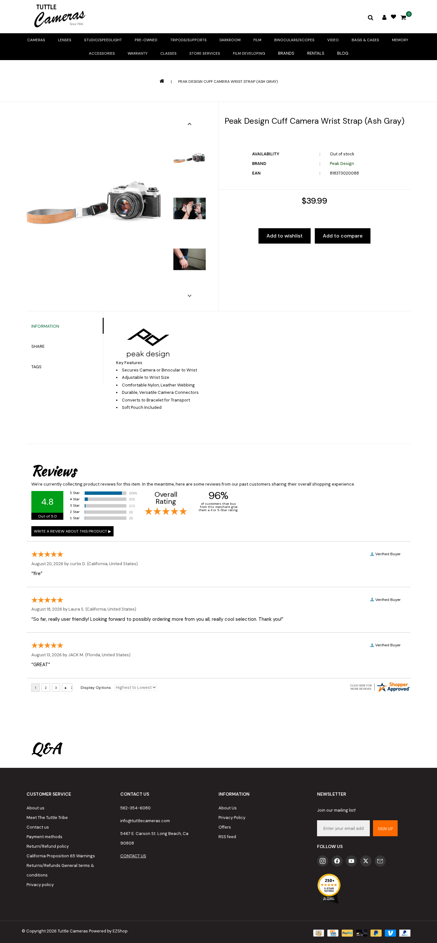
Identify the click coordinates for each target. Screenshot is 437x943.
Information (45, 326)
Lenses (64, 40)
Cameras (36, 40)
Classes (168, 53)
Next (189, 295)
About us (35, 808)
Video (333, 40)
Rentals (315, 53)
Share (37, 346)
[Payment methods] (318, 932)
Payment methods (44, 836)
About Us (228, 808)
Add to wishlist (284, 235)
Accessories (102, 53)
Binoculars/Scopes (294, 40)
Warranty (137, 53)
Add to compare (342, 235)
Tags (36, 367)
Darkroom (230, 40)
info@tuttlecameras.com (145, 820)
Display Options (96, 687)
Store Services (204, 53)
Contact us (38, 827)
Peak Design (342, 163)
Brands (286, 53)
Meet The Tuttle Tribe (47, 817)
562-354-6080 (135, 808)
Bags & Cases (365, 40)
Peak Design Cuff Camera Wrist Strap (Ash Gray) (228, 81)
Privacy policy (40, 884)
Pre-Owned (146, 40)
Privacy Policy (232, 817)
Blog (342, 53)
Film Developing (249, 53)
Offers (225, 827)
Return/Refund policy (48, 846)
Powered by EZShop (108, 931)
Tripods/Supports (188, 40)
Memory (400, 40)
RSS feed (227, 836)
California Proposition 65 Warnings (61, 856)
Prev (189, 123)
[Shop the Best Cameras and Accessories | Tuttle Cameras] (59, 16)
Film (257, 40)
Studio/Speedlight (103, 40)
